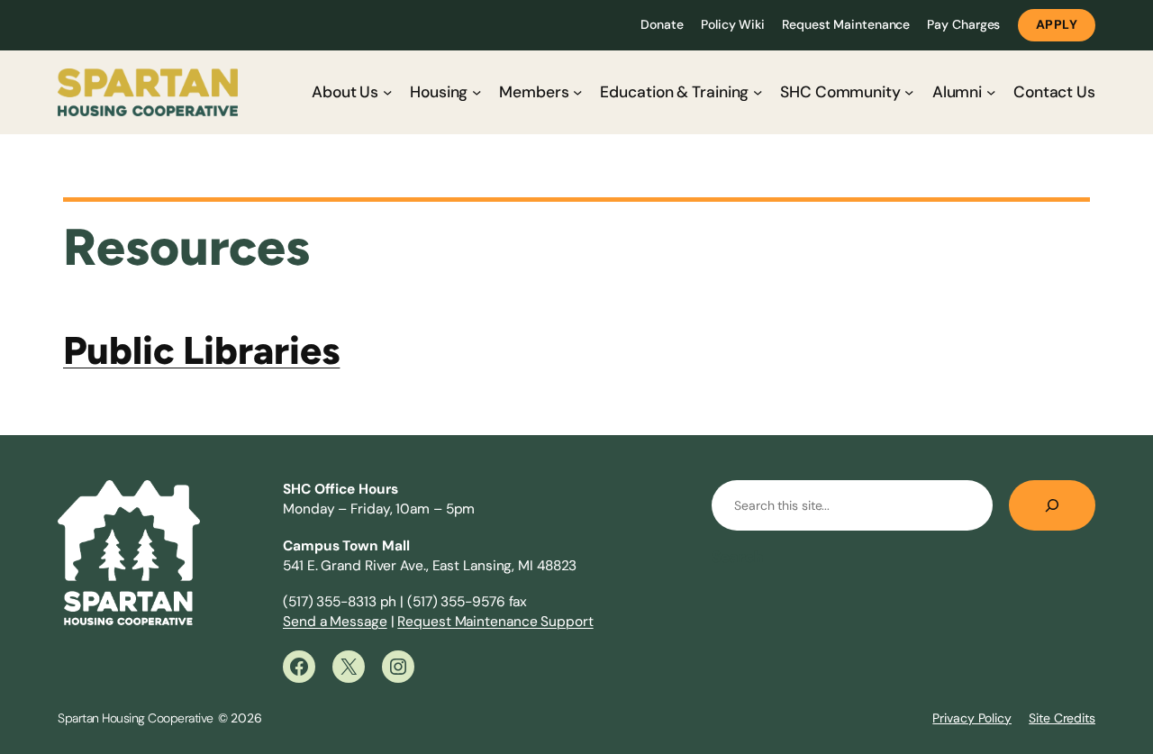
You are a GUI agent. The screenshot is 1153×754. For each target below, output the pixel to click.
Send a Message (335, 622)
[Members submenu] (577, 91)
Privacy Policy (972, 718)
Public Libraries (201, 350)
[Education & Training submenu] (757, 91)
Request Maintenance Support (495, 622)
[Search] (1052, 505)
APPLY (1057, 24)
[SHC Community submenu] (908, 91)
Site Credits (1062, 718)
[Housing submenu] (476, 91)
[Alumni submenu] (990, 91)
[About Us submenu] (387, 91)
